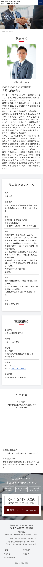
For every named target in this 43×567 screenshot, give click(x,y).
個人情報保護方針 (10, 558)
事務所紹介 (26, 550)
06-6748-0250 (21, 500)
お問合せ (26, 554)
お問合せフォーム (18, 368)
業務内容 (7, 554)
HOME (4, 32)
